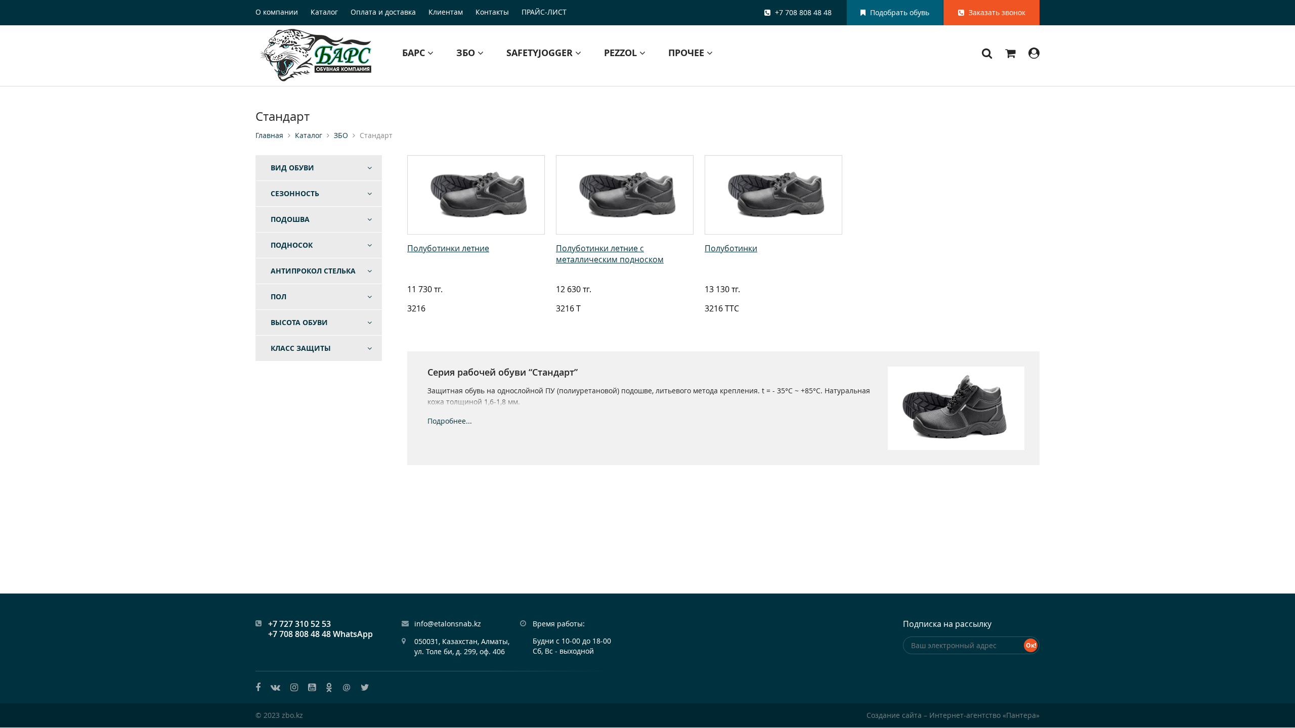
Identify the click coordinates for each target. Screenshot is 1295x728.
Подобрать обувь (898, 12)
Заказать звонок (996, 12)
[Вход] (1034, 53)
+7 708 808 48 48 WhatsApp (320, 634)
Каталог (324, 12)
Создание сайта (894, 715)
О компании (276, 12)
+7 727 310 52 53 (299, 623)
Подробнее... (449, 421)
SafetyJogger (540, 53)
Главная (269, 135)
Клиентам (445, 12)
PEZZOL (621, 53)
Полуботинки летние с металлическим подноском (610, 254)
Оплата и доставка (383, 12)
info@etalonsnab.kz (447, 623)
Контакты (492, 12)
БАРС (414, 53)
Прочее (687, 53)
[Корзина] (1010, 53)
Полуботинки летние (448, 248)
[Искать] (987, 53)
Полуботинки (731, 248)
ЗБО (467, 53)
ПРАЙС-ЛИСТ (544, 12)
